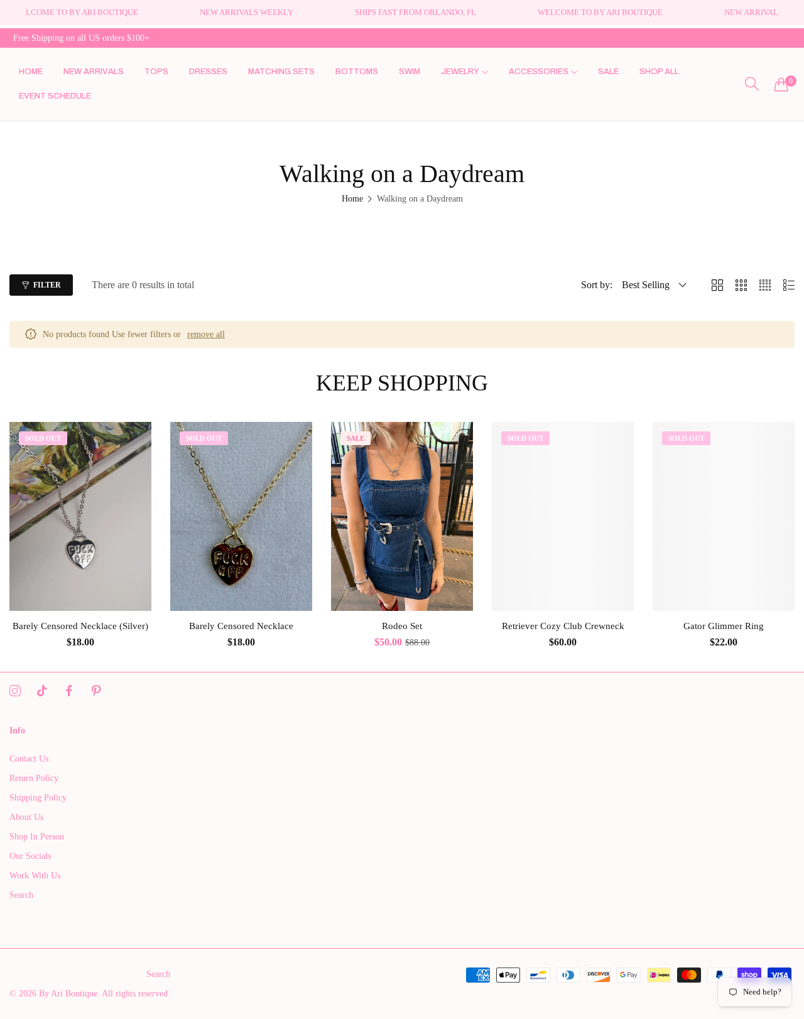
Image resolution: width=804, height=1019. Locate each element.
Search (21, 895)
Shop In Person (36, 836)
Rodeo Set (402, 626)
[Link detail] (15, 691)
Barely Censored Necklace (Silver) (80, 626)
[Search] (752, 84)
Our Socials (30, 856)
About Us (26, 817)
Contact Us (28, 758)
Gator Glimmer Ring (723, 626)
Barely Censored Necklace (241, 626)
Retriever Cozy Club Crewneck (563, 626)
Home (352, 198)
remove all (206, 334)
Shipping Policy (38, 797)
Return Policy (33, 778)
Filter (47, 285)
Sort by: (596, 284)
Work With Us (34, 875)
